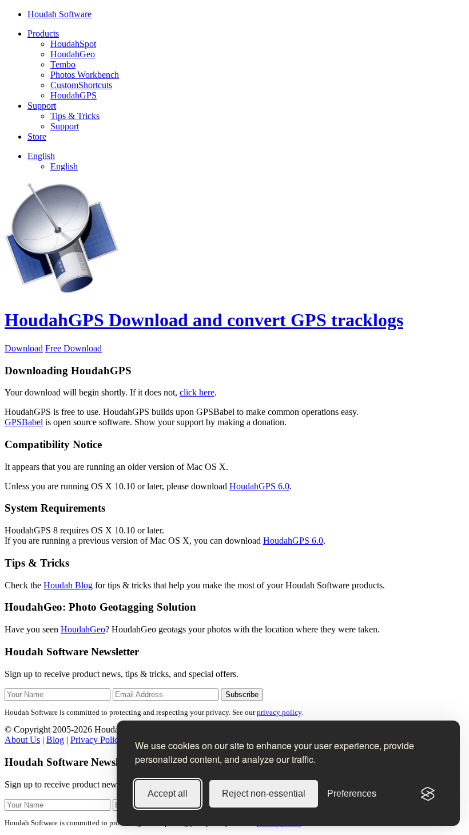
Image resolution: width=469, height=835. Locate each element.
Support (41, 105)
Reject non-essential (263, 793)
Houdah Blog (68, 585)
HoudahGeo (72, 54)
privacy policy (279, 712)
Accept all (168, 793)
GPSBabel (24, 422)
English (41, 156)
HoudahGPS (73, 95)
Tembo (62, 64)
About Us (22, 740)
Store (36, 136)
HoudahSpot (73, 44)
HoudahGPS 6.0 (259, 486)
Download (24, 348)
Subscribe (242, 694)
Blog (55, 740)
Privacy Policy (96, 740)
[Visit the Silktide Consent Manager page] (428, 794)
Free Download (73, 348)
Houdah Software (59, 14)
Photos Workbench (84, 75)
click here (197, 392)
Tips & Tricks (75, 116)
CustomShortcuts (81, 85)
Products (43, 33)
